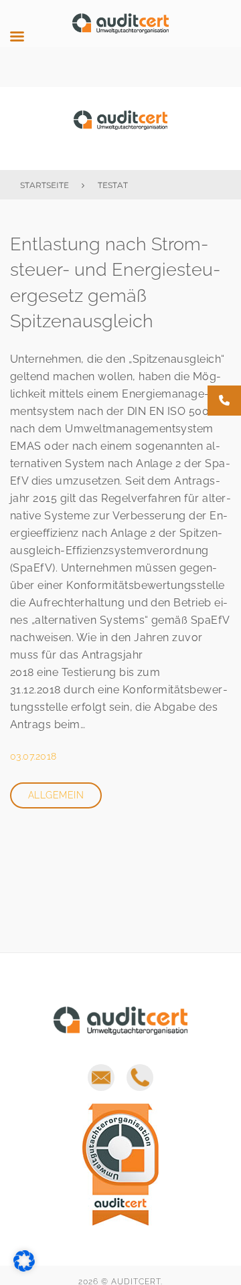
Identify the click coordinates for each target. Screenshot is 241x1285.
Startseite (44, 185)
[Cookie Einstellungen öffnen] (24, 1268)
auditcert (120, 128)
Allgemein (56, 795)
